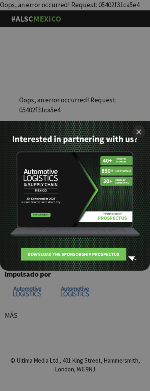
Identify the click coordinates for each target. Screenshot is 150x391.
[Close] (138, 132)
